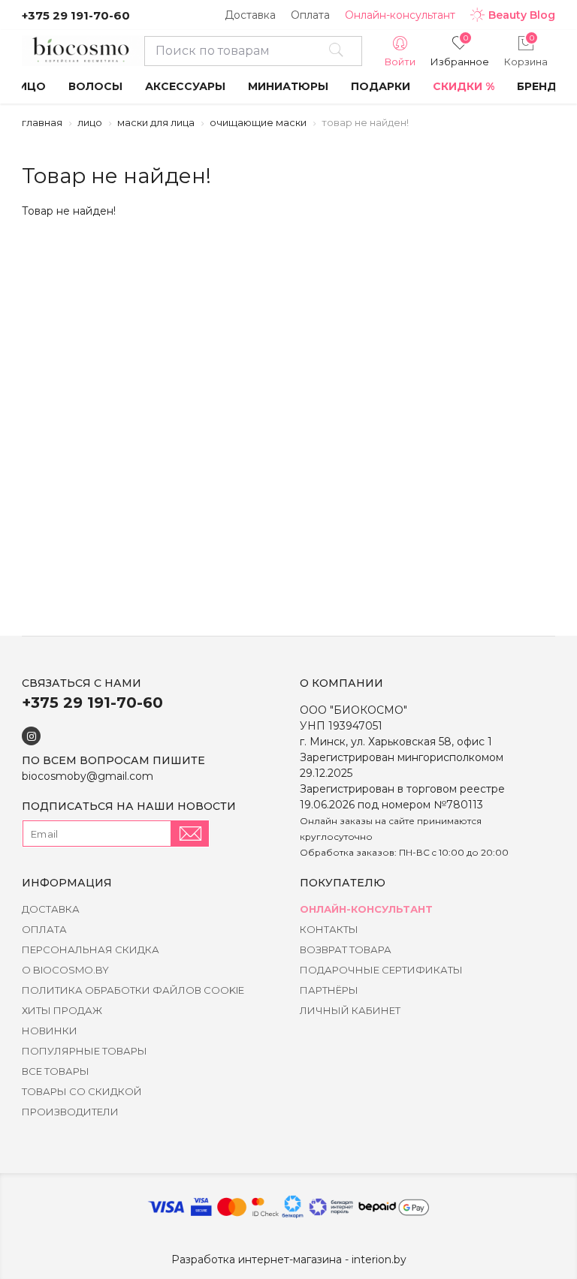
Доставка (250, 15)
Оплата (310, 15)
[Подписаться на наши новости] (190, 833)
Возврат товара (345, 949)
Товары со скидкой (82, 1091)
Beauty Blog (521, 15)
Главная (42, 122)
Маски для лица (156, 122)
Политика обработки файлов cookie (133, 990)
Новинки (49, 1031)
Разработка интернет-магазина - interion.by (288, 1259)
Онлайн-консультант (400, 15)
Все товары (55, 1071)
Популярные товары (84, 1051)
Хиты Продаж (62, 1010)
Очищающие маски (258, 122)
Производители (70, 1112)
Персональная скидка (90, 949)
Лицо (89, 122)
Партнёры (329, 990)
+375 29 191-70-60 (76, 15)
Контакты (329, 929)
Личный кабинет (350, 1010)
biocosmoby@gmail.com (87, 776)
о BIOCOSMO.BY (65, 970)
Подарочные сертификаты (381, 970)
